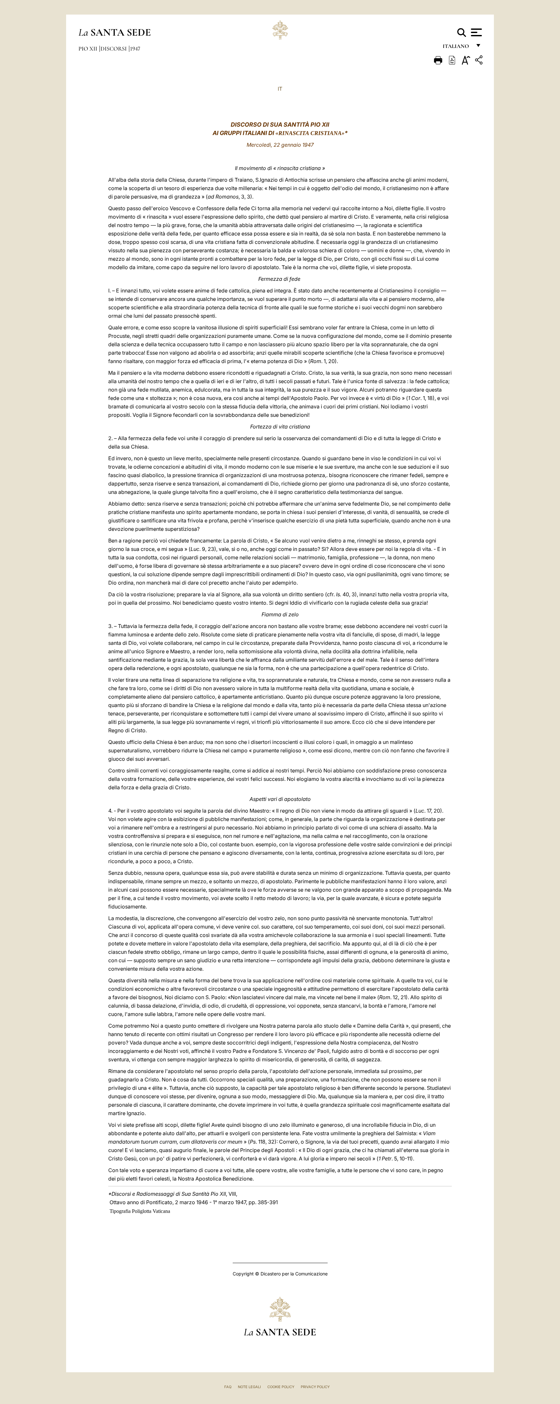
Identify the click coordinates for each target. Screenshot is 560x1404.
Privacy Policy (315, 1387)
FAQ (227, 1387)
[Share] (479, 61)
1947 (135, 48)
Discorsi (114, 48)
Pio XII (88, 48)
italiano (457, 48)
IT (280, 89)
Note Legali (249, 1387)
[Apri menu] (475, 32)
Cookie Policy (280, 1387)
